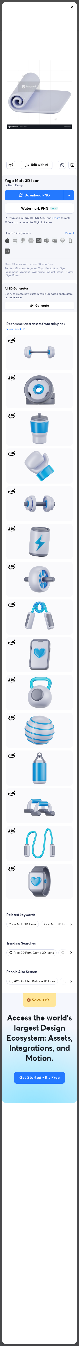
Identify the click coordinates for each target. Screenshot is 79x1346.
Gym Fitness (13, 275)
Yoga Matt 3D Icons (22, 924)
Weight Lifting (55, 272)
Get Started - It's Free (39, 1078)
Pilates (69, 272)
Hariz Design (15, 185)
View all (69, 233)
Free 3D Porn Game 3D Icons (34, 953)
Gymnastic (38, 272)
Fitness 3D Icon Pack (41, 264)
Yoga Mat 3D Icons (56, 924)
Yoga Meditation (48, 268)
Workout (25, 272)
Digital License (43, 222)
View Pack (14, 329)
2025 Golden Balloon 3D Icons (34, 981)
